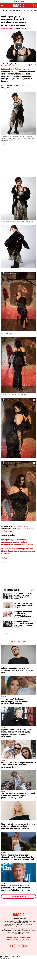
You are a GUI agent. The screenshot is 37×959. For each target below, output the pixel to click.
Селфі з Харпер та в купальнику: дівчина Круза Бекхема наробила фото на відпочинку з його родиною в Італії (18, 857)
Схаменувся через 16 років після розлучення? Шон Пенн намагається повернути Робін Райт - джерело (16, 888)
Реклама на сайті (13, 937)
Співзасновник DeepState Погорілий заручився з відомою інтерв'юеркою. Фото (17, 670)
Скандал (12, 10)
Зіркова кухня (32, 10)
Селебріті (4, 10)
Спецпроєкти (25, 937)
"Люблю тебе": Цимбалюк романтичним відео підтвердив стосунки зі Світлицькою (14, 701)
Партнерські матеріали (13, 940)
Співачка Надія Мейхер (11, 69)
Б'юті (23, 10)
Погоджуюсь (4, 958)
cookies (17, 956)
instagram (6, 140)
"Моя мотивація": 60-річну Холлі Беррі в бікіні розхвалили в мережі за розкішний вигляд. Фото (18, 795)
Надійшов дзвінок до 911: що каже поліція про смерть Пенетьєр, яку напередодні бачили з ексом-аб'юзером (16, 733)
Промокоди (27, 940)
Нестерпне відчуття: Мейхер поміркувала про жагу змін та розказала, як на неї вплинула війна (17, 542)
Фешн (18, 10)
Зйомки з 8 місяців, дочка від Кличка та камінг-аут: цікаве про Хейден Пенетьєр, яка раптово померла (18, 826)
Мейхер (4, 558)
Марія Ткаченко (6, 28)
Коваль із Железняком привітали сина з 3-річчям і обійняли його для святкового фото (18, 765)
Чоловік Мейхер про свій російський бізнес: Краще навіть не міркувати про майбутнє (18, 551)
